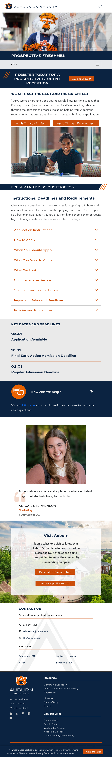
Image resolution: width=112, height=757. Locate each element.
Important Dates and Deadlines (39, 300)
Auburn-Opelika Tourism (55, 583)
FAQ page (28, 405)
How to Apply (24, 240)
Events (47, 705)
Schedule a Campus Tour (55, 572)
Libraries (48, 698)
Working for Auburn (54, 727)
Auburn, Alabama (19, 699)
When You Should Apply (33, 250)
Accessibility (35, 746)
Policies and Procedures (33, 310)
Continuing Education (55, 684)
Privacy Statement (45, 753)
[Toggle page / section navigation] (97, 64)
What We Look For (28, 270)
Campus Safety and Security (59, 735)
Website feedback (19, 707)
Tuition (22, 662)
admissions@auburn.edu (35, 631)
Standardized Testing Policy (36, 290)
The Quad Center (32, 637)
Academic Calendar (54, 731)
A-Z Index (71, 746)
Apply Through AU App (31, 123)
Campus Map (51, 720)
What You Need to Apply (33, 260)
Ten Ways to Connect (66, 656)
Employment (50, 692)
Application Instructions (33, 230)
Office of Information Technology (61, 688)
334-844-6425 (17, 703)
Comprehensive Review (32, 280)
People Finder (51, 724)
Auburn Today (51, 702)
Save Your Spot (81, 78)
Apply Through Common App (76, 123)
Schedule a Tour (64, 662)
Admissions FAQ (27, 656)
